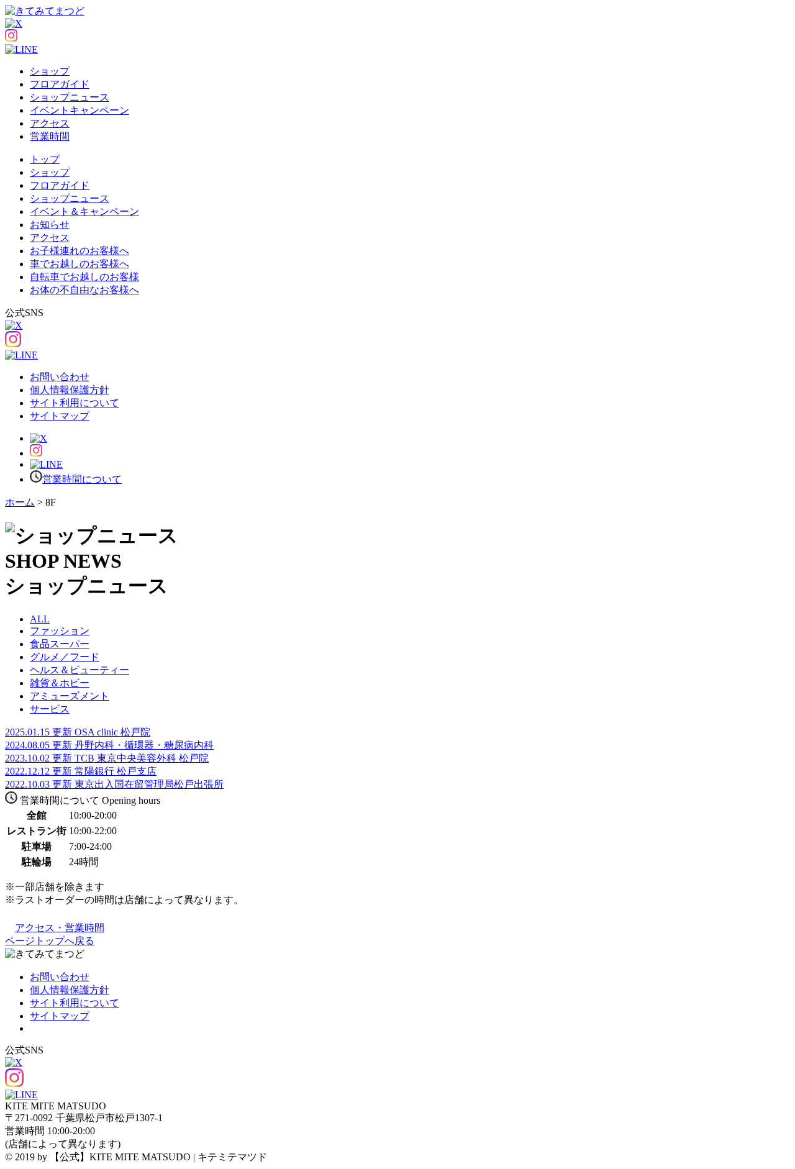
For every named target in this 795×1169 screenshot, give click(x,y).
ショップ (50, 71)
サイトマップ (59, 416)
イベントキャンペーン (79, 110)
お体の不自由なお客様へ (84, 289)
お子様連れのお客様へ (79, 250)
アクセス (50, 123)
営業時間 (50, 136)
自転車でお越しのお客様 (84, 276)
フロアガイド (59, 84)
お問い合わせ (59, 376)
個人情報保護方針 (69, 389)
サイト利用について (74, 403)
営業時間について (82, 479)
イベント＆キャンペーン (84, 211)
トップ (45, 159)
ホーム (20, 502)
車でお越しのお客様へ (79, 263)
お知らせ (50, 224)
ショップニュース (69, 97)
